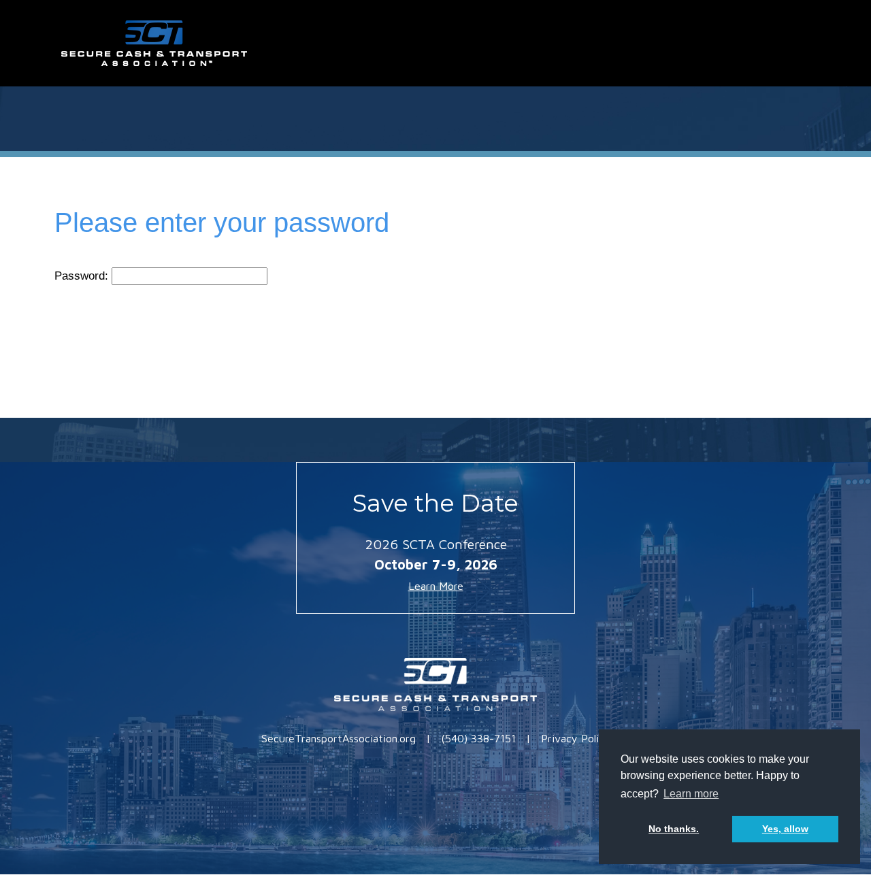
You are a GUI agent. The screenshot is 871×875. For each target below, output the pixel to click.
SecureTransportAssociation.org (338, 738)
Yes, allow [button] (785, 828)
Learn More (435, 586)
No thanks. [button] (673, 828)
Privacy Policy (575, 738)
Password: (83, 275)
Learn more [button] (691, 793)
